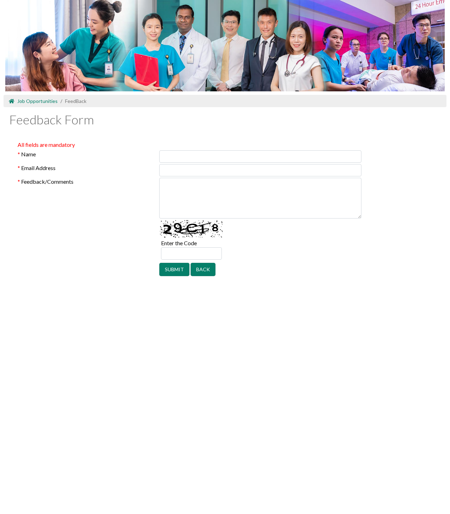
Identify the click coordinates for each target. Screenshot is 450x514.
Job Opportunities (37, 101)
